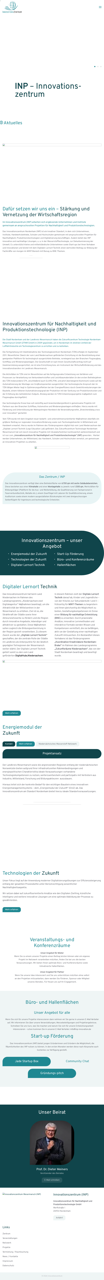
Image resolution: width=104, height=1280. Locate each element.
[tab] (94, 66)
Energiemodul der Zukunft (29, 554)
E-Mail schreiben (52, 1180)
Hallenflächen (66, 565)
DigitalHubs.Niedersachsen (29, 655)
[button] (100, 7)
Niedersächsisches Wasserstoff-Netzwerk (58, 744)
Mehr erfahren (11, 713)
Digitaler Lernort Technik (28, 565)
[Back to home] (12, 7)
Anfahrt (59, 1218)
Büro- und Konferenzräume (75, 560)
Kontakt (9, 744)
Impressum (8, 1261)
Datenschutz (8, 1265)
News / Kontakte (10, 1256)
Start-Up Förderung (70, 554)
